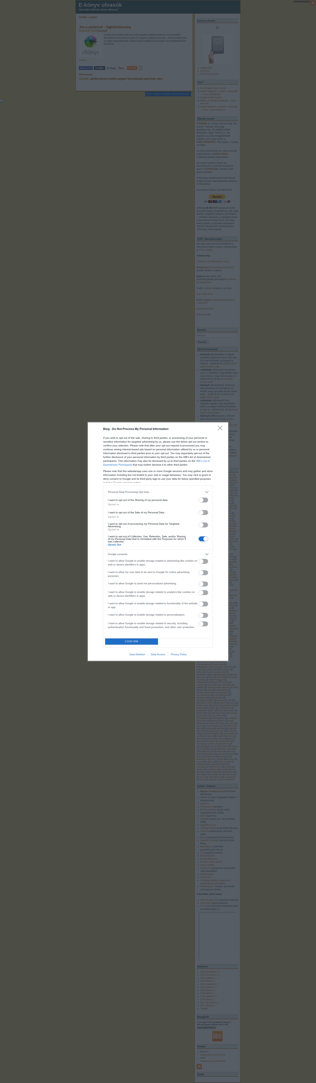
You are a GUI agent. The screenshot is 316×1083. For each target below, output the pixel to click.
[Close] (221, 429)
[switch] (203, 500)
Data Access (158, 654)
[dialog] (158, 541)
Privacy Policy (179, 654)
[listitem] (158, 492)
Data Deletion (137, 654)
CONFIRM (131, 641)
